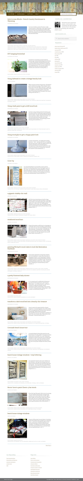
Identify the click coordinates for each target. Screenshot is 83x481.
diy (28, 45)
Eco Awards (33, 269)
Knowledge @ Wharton (11, 460)
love (29, 297)
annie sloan (25, 129)
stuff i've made (26, 74)
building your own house (27, 46)
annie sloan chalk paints (20, 269)
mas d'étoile (32, 45)
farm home (44, 46)
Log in (78, 479)
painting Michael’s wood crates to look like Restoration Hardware (27, 248)
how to (48, 129)
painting (42, 323)
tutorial (15, 271)
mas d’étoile (11, 14)
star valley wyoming (24, 49)
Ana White (33, 458)
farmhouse (10, 48)
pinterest (33, 297)
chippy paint (17, 156)
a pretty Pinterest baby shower (19, 275)
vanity (14, 101)
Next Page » (48, 445)
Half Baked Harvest (35, 469)
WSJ (7, 465)
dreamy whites (34, 463)
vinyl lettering (42, 441)
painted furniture (36, 100)
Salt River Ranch (34, 475)
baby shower (17, 297)
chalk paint (34, 129)
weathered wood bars (15, 219)
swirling (57, 70)
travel (56, 72)
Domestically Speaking (36, 462)
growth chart (23, 189)
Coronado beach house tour (18, 328)
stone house (38, 49)
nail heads (36, 189)
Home (72, 1)
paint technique (20, 215)
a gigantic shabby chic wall (17, 193)
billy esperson (17, 46)
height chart (30, 189)
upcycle (36, 441)
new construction (37, 48)
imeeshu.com (41, 6)
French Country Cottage (36, 467)
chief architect (37, 46)
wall (31, 215)
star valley (15, 49)
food (56, 57)
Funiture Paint (42, 129)
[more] (60, 29)
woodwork (45, 189)
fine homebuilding (10, 458)
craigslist (30, 323)
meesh (16, 23)
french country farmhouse (19, 48)
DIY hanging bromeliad (16, 54)
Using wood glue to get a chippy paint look (23, 135)
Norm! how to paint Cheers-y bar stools (22, 387)
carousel (25, 45)
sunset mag (9, 463)
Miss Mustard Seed (35, 473)
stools (34, 409)
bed (27, 323)
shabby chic (36, 156)
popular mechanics (10, 462)
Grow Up (11, 161)
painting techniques (41, 269)
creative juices (20, 14)
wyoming (44, 49)
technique (19, 130)
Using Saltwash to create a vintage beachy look (24, 79)
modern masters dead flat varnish (34, 241)
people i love (18, 127)
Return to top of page (8, 479)
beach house (29, 349)
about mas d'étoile (18, 45)
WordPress (73, 479)
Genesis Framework (67, 479)
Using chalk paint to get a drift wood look (22, 106)
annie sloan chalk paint (19, 99)
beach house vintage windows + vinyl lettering (24, 355)
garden (56, 59)
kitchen (56, 61)
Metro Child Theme (57, 479)
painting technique (46, 100)
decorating (23, 297)
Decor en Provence (35, 460)
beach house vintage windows (18, 413)
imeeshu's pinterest (35, 471)
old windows (25, 441)
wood (40, 189)
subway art (31, 441)
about (77, 1)
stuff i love (29, 14)
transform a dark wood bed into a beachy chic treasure (27, 302)
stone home (32, 49)
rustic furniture (12, 242)
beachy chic (29, 100)
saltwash (10, 101)
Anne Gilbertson (18, 129)
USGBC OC (19, 271)
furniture (37, 323)
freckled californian (35, 465)
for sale (18, 189)
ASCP (30, 129)
